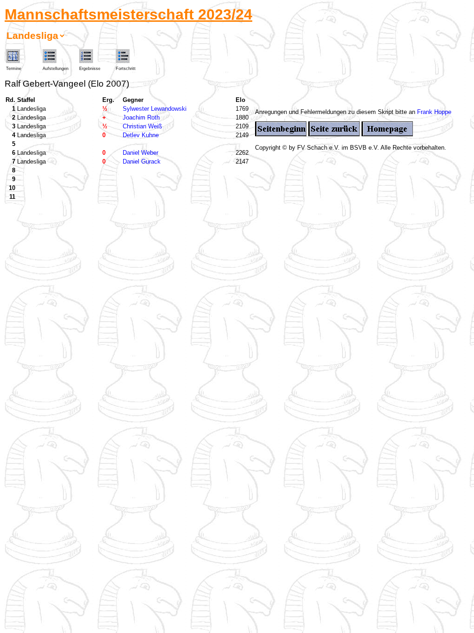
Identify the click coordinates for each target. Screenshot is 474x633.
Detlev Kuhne (141, 135)
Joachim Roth (141, 117)
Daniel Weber (140, 152)
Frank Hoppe (434, 111)
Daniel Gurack (142, 161)
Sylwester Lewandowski (155, 108)
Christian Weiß (142, 126)
